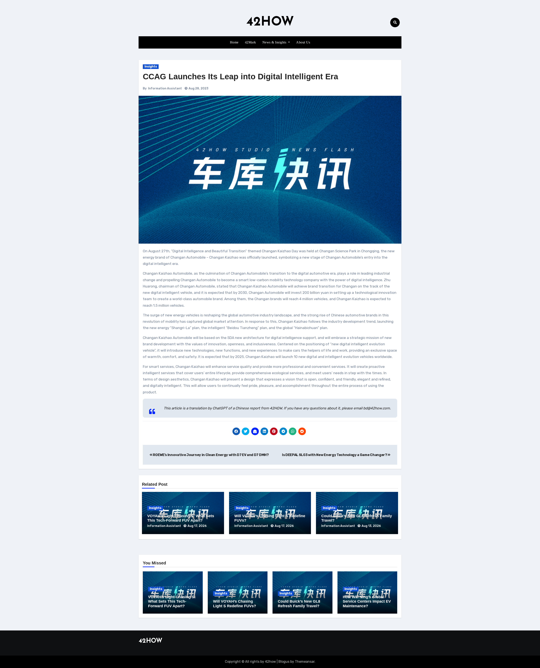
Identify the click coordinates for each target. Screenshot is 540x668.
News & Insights (274, 42)
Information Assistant (165, 88)
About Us (303, 42)
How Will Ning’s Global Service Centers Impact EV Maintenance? (367, 601)
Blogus (283, 662)
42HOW (270, 22)
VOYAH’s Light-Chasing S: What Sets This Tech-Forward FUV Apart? (180, 518)
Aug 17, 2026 (197, 526)
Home (234, 42)
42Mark (250, 42)
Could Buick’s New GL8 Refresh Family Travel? (299, 603)
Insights (150, 66)
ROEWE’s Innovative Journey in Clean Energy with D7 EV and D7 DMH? (211, 455)
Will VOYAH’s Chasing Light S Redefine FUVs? (234, 603)
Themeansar (305, 662)
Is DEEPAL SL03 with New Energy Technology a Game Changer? (334, 455)
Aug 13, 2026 (371, 526)
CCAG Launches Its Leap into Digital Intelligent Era (240, 76)
